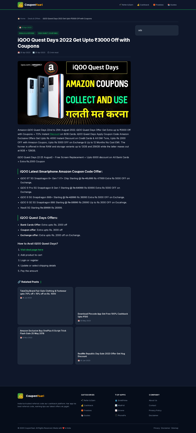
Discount (55, 134)
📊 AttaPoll (120, 405)
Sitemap (174, 428)
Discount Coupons (48, 33)
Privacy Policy (155, 410)
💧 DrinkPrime (121, 400)
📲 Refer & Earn (126, 5)
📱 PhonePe (120, 415)
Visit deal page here (32, 249)
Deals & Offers (34, 18)
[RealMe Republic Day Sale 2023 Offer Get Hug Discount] (103, 338)
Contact (152, 405)
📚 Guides (172, 5)
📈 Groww (119, 410)
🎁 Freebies (158, 5)
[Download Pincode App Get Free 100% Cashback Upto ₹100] (103, 298)
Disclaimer (153, 415)
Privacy (157, 428)
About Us (153, 400)
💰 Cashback (143, 5)
